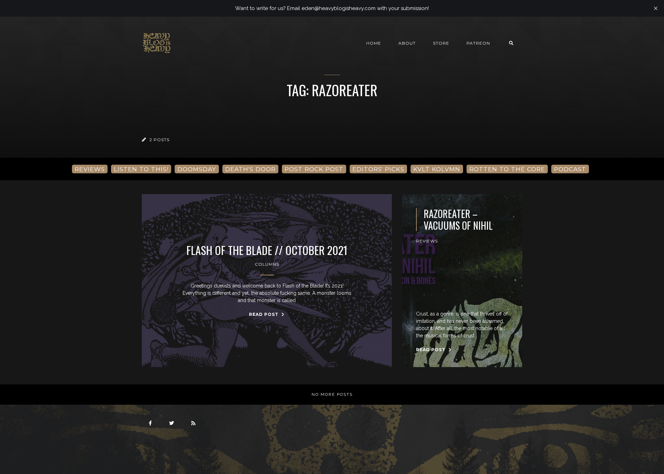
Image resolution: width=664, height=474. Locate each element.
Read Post (264, 314)
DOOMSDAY (196, 169)
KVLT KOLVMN (436, 169)
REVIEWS (90, 169)
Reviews (427, 241)
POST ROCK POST (314, 169)
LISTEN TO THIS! (141, 169)
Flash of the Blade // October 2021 (267, 250)
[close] (655, 8)
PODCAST (570, 169)
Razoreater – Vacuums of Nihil (458, 219)
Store (441, 43)
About (407, 43)
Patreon (478, 43)
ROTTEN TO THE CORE (507, 169)
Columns (267, 264)
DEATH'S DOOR (250, 169)
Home (373, 43)
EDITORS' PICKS (378, 169)
